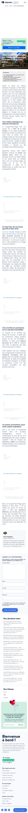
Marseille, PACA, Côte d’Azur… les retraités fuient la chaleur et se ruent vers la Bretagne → (13, 655)
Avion (4, 692)
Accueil (6, 5)
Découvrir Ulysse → (20, 810)
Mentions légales (6, 803)
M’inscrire (20, 724)
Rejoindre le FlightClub (8, 780)
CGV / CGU (5, 801)
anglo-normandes (7, 141)
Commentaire (6, 562)
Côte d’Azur (12, 234)
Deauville (10, 347)
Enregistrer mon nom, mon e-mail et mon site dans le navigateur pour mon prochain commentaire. (14, 604)
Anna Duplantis (8, 536)
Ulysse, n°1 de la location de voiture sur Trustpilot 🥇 (8, 42)
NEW (4, 695)
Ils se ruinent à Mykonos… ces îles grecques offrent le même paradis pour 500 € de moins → (12, 680)
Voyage (10, 5)
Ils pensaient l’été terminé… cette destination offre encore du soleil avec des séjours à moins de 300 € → (13, 649)
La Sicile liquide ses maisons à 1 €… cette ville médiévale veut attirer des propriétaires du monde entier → (13, 667)
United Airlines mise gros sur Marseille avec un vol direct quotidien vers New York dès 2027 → (13, 673)
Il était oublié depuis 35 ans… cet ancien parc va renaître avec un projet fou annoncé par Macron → (13, 661)
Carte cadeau (6, 770)
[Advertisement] (14, 22)
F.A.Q (3, 793)
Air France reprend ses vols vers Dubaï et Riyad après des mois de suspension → (12, 623)
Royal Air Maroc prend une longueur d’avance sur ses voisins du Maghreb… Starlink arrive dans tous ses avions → (13, 637)
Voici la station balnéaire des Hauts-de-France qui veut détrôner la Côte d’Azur (14, 58)
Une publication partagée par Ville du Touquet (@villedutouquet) (14, 418)
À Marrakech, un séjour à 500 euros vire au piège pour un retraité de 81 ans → (13, 643)
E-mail (4, 588)
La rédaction (5, 786)
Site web (4, 594)
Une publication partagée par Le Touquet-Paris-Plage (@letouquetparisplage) (14, 220)
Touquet (11, 232)
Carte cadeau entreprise (9, 773)
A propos (4, 788)
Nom (4, 581)
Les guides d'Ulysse (7, 790)
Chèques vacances (7, 775)
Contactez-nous (6, 798)
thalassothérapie (7, 256)
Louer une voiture (7, 777)
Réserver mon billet (14, 47)
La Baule (17, 347)
